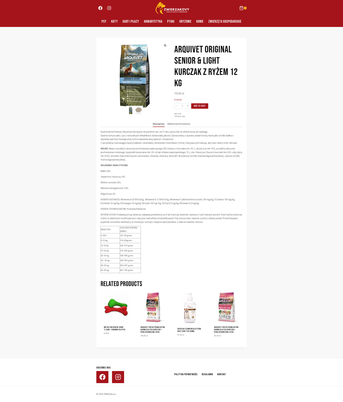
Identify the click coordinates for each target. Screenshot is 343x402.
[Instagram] (109, 8)
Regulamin (207, 374)
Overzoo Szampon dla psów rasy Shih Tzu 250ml (189, 330)
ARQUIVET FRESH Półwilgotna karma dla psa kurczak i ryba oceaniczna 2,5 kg (226, 329)
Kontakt (221, 374)
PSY (104, 21)
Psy (183, 116)
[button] (165, 45)
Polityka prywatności (185, 374)
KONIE (200, 21)
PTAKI (170, 21)
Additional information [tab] (178, 124)
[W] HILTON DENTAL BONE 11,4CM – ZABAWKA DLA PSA (114, 328)
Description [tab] (159, 124)
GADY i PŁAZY (131, 21)
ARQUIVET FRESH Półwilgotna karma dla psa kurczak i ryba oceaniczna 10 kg (153, 329)
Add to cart (200, 106)
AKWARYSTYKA (153, 21)
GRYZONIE (185, 21)
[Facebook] (100, 8)
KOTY (114, 21)
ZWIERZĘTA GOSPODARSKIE (224, 21)
